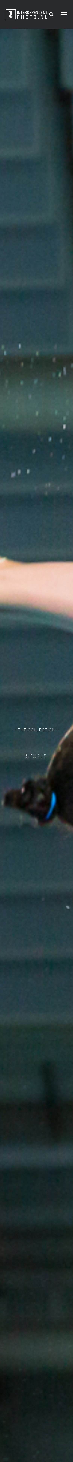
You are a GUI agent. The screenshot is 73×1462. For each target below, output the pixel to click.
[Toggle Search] (51, 14)
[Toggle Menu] (64, 14)
